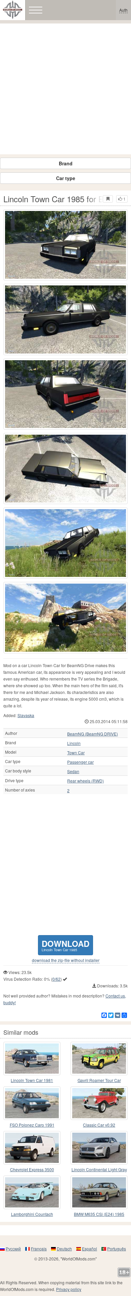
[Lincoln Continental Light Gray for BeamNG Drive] (99, 1148)
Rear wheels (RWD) (85, 780)
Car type (65, 178)
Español (89, 1248)
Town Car (76, 752)
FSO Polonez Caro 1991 (32, 1125)
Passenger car (80, 762)
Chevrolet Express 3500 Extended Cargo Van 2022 (32, 1170)
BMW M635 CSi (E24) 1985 (99, 1214)
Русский (13, 1248)
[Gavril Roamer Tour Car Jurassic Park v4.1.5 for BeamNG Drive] (99, 1058)
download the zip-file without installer (65, 960)
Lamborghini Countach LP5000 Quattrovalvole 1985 (32, 1214)
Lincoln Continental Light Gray (99, 1169)
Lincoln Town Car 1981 (32, 1080)
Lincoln (74, 743)
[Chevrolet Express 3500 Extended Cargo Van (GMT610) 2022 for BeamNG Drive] (31, 1148)
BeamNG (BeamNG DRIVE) (92, 734)
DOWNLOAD (65, 945)
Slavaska (25, 715)
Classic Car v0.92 (99, 1125)
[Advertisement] (65, 88)
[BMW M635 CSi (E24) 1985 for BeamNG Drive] (99, 1192)
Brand (66, 163)
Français (39, 1248)
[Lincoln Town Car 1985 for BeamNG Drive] (65, 244)
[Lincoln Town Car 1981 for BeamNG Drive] (31, 1058)
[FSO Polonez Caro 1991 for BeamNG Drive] (31, 1103)
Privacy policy (68, 1289)
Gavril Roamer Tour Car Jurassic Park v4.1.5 (99, 1080)
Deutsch (64, 1248)
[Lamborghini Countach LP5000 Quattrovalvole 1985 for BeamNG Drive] (31, 1192)
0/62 (56, 979)
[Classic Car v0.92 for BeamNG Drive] (99, 1103)
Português (116, 1248)
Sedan (73, 771)
